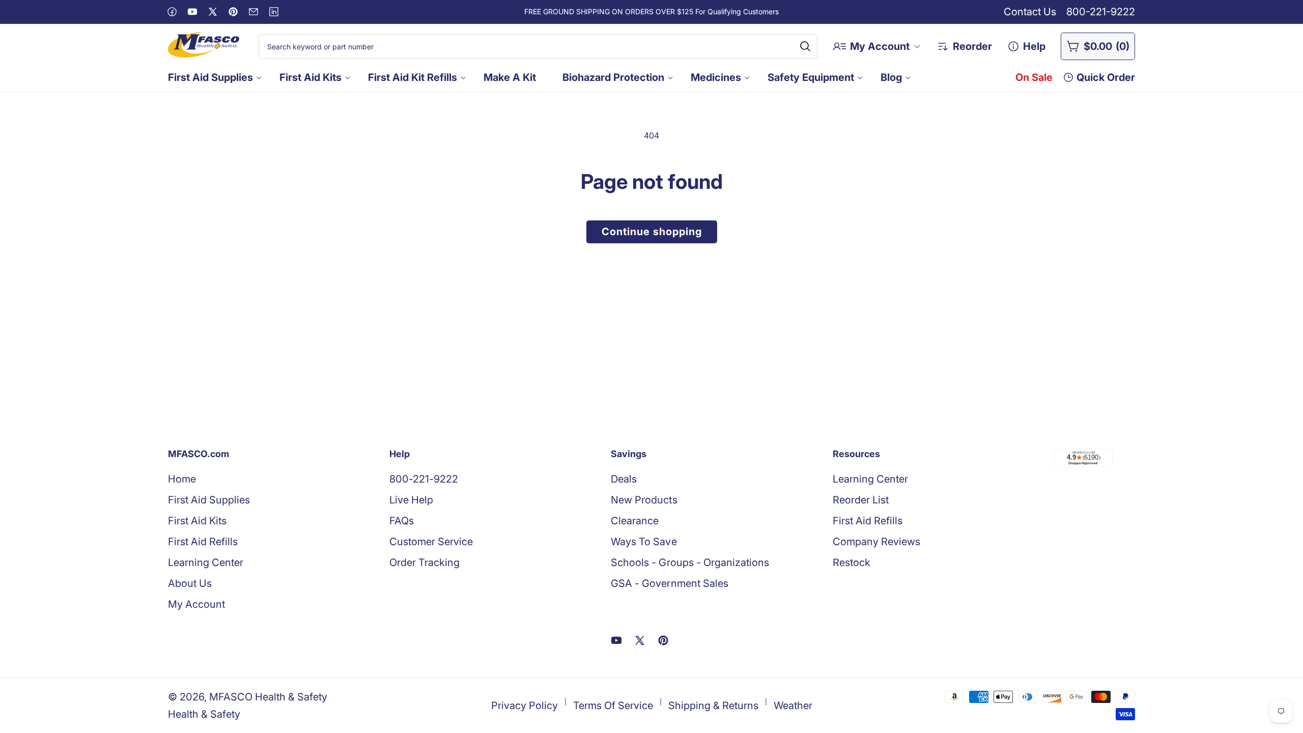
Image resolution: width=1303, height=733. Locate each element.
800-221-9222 (1100, 12)
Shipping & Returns (713, 705)
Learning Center (205, 562)
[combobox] (538, 46)
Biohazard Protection (613, 77)
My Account (196, 604)
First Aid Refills (203, 541)
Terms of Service (613, 705)
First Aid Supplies (210, 77)
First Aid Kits (310, 77)
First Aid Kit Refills (412, 77)
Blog (891, 77)
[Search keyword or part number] (805, 46)
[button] (214, 77)
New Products (644, 500)
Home (182, 479)
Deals (624, 479)
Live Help (411, 500)
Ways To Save (643, 541)
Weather (793, 705)
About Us (190, 583)
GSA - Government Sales (669, 583)
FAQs (401, 521)
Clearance (635, 521)
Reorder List (861, 500)
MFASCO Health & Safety (268, 697)
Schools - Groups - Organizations (690, 562)
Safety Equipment (811, 77)
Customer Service (431, 541)
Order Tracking (424, 562)
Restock (851, 562)
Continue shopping (652, 231)
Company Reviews (876, 541)
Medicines (716, 77)
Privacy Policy (524, 705)
